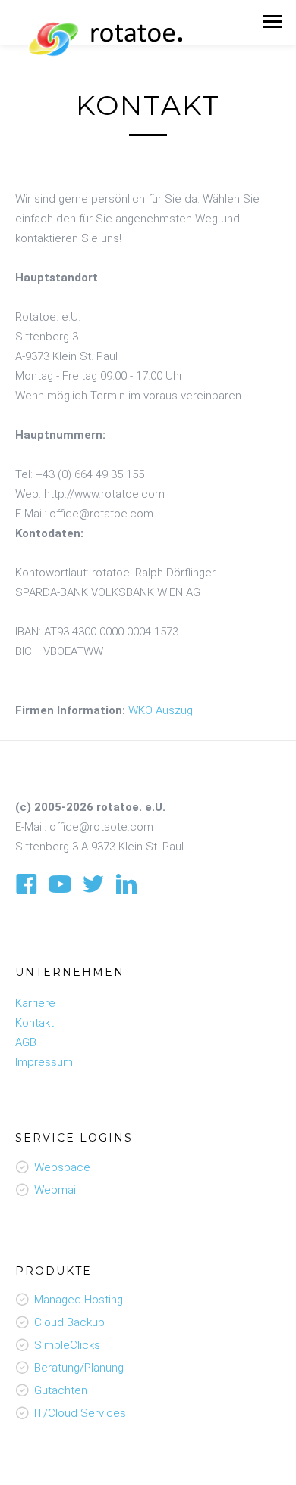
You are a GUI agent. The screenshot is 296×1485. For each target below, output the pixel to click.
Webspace (62, 1167)
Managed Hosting (78, 1299)
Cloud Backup (69, 1322)
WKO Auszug (160, 710)
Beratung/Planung (79, 1368)
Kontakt (34, 1023)
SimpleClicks (67, 1345)
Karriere (35, 1003)
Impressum (44, 1062)
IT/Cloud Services (80, 1413)
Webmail (56, 1190)
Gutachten (60, 1390)
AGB (25, 1042)
